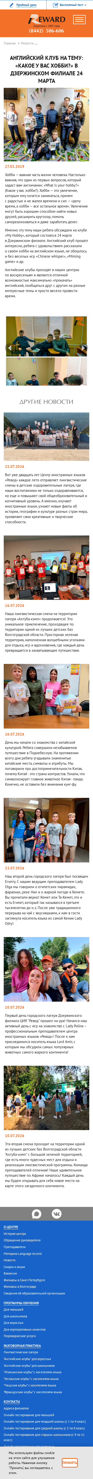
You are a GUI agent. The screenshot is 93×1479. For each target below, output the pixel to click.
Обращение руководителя (22, 1240)
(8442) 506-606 (46, 31)
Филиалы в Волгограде (20, 1286)
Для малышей (13, 1309)
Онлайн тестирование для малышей (29, 1415)
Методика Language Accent (23, 1254)
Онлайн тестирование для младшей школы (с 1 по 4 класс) (45, 1421)
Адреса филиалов (16, 1408)
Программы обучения (21, 1303)
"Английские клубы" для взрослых (27, 1359)
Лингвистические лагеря (21, 1352)
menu (82, 21)
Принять (69, 1463)
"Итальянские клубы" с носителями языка (32, 1372)
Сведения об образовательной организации (34, 1293)
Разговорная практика (22, 1346)
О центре (11, 1227)
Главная (10, 43)
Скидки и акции (14, 1267)
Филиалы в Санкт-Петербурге (24, 1280)
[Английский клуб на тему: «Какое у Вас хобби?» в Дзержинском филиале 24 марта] (46, 124)
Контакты (12, 1401)
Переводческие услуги (20, 1336)
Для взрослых (14, 1323)
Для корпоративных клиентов (24, 1329)
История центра (15, 1234)
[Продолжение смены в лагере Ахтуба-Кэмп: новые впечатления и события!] (46, 567)
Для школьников (15, 1316)
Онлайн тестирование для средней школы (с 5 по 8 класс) (44, 1428)
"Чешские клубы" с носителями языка (30, 1385)
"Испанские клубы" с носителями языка (31, 1379)
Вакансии (10, 1273)
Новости (27, 43)
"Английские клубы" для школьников (29, 1366)
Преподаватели (15, 1247)
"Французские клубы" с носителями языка (33, 1392)
